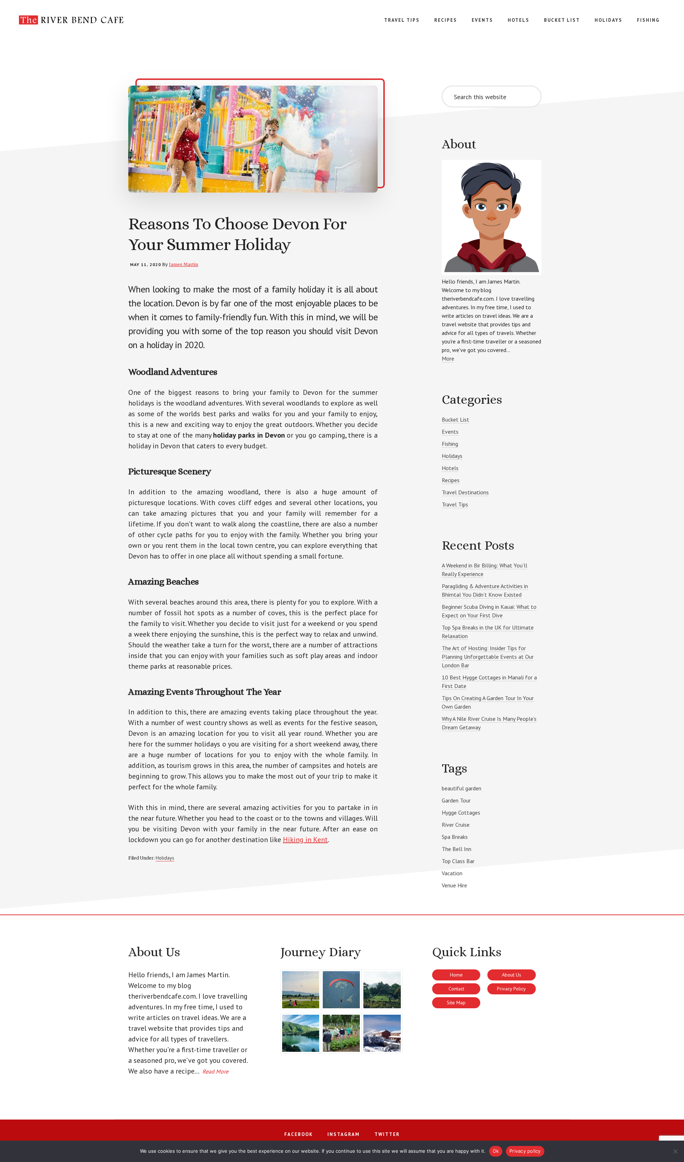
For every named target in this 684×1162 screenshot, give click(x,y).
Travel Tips (455, 504)
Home (456, 975)
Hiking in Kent (305, 839)
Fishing (450, 443)
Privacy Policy (511, 988)
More (448, 358)
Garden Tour (456, 800)
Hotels (450, 468)
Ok (496, 1151)
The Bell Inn (456, 848)
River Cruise (456, 824)
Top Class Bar (458, 861)
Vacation (452, 873)
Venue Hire (454, 885)
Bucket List (455, 419)
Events (450, 431)
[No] (675, 1151)
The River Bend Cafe (71, 28)
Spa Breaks (455, 836)
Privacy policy (525, 1151)
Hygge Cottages (461, 812)
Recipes (451, 480)
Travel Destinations (465, 492)
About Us (511, 975)
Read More (215, 1071)
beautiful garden (461, 788)
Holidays (165, 858)
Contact (456, 988)
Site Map (456, 1002)
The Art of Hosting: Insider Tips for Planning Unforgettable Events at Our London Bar (488, 656)
